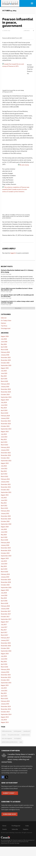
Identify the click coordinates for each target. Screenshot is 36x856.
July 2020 (4, 529)
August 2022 (5, 463)
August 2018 (5, 590)
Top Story (4, 326)
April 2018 (4, 601)
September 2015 (6, 683)
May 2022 (4, 471)
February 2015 (5, 701)
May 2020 (4, 534)
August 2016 (5, 653)
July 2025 (4, 371)
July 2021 (4, 497)
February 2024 (5, 416)
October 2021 (5, 490)
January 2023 (5, 450)
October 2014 (5, 712)
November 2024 (6, 392)
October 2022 (5, 458)
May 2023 (4, 439)
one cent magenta (7, 738)
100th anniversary (7, 731)
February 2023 (5, 447)
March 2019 (4, 571)
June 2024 (4, 405)
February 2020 (5, 542)
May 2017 (4, 630)
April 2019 (4, 569)
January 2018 (5, 609)
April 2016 (4, 664)
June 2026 (4, 341)
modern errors (26, 735)
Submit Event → (9, 793)
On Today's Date (6, 320)
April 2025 (4, 379)
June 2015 (4, 690)
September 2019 (6, 556)
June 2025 (4, 373)
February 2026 (5, 352)
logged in (13, 253)
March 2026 (4, 349)
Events (4, 829)
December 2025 (6, 357)
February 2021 (5, 511)
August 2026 (5, 336)
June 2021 (4, 500)
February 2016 (5, 669)
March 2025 (4, 381)
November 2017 (6, 614)
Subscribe (15, 829)
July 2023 (4, 434)
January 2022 (5, 482)
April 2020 (4, 537)
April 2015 (4, 696)
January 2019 (5, 577)
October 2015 (5, 680)
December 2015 (6, 675)
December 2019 (6, 548)
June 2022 (4, 468)
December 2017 (6, 611)
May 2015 (4, 693)
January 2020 (5, 545)
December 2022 (6, 453)
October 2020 (5, 521)
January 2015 (5, 704)
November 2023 (6, 423)
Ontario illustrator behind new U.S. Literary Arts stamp (17, 271)
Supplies (25, 829)
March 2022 (4, 476)
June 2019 (4, 564)
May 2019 (4, 566)
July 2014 (4, 720)
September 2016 (6, 651)
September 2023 (6, 429)
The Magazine (15, 826)
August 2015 (5, 685)
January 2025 (5, 386)
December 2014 (6, 706)
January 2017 (5, 640)
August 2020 (5, 527)
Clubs (27, 826)
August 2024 (5, 400)
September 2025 (6, 365)
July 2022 (4, 466)
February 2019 (5, 574)
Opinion (3, 323)
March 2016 (4, 667)
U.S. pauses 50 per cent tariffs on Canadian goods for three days (17, 295)
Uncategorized (5, 328)
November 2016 (6, 646)
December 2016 (6, 643)
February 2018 (5, 606)
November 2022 (6, 455)
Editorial (3, 318)
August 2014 (5, 717)
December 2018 (6, 579)
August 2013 (5, 722)
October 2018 (5, 585)
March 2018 (4, 603)
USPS (21, 742)
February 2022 (5, 479)
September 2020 (6, 524)
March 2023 (4, 445)
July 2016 (4, 656)
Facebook (2, 777)
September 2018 (6, 587)
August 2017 (5, 622)
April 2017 (4, 632)
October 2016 (5, 648)
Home (4, 826)
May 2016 (4, 661)
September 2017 (6, 619)
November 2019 (6, 550)
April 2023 (4, 442)
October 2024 (5, 394)
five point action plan (13, 735)
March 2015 (4, 698)
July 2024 (4, 402)
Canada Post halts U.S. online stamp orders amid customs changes (17, 302)
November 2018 (6, 582)
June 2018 (4, 595)
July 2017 (4, 624)
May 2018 (4, 598)
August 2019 (5, 558)
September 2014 (6, 714)
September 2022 (6, 460)
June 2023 (4, 437)
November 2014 (6, 709)
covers (4, 735)
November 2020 (6, 519)
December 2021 (6, 484)
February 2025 (5, 384)
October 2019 (5, 553)
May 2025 (4, 376)
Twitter (6, 777)
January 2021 (5, 513)
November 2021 (6, 487)
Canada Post (26, 731)
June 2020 (4, 532)
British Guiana (17, 731)
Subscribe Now (9, 814)
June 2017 (4, 627)
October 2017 (5, 616)
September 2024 (6, 397)
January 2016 (5, 672)
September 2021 (6, 492)
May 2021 (4, 503)
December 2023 (6, 421)
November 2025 (6, 360)
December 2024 (6, 389)
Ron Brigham (17, 738)
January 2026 (5, 355)
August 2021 (5, 495)
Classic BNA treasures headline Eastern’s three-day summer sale (17, 289)
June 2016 (4, 659)
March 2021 (4, 508)
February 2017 (5, 638)
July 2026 (4, 339)
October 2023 (5, 426)
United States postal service (9, 742)
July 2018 (4, 593)
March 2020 (4, 540)
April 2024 (4, 410)
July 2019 (4, 561)
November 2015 (6, 677)
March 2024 (4, 413)
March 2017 (4, 635)
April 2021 (4, 505)
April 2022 (4, 474)
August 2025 (5, 368)
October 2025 (5, 363)
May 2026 (4, 344)
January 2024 (5, 418)
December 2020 (6, 516)
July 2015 (4, 688)
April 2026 (4, 347)
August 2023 (5, 431)
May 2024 (4, 408)
